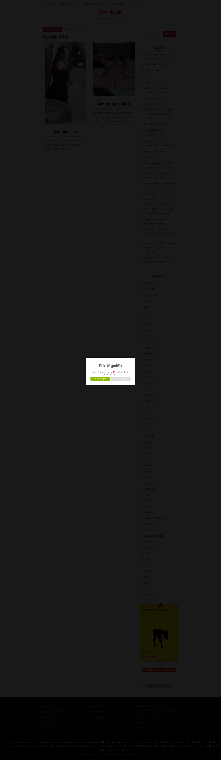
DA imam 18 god (100, 379)
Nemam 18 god (120, 379)
